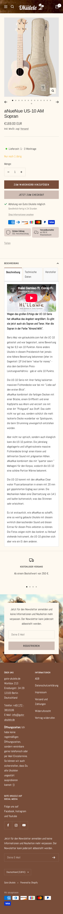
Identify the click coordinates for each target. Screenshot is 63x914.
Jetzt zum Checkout (31, 194)
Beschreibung (11, 263)
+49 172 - (18, 705)
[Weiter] (57, 102)
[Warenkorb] (57, 6)
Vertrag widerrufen (45, 718)
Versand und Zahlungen (41, 701)
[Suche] (12, 6)
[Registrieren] (53, 857)
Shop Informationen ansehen (21, 214)
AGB (37, 678)
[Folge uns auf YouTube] (24, 825)
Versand (24, 128)
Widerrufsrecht (43, 711)
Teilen (7, 243)
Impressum (41, 692)
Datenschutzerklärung (46, 685)
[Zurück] (5, 102)
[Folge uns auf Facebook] (8, 825)
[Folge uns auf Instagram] (16, 825)
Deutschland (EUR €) (16, 872)
